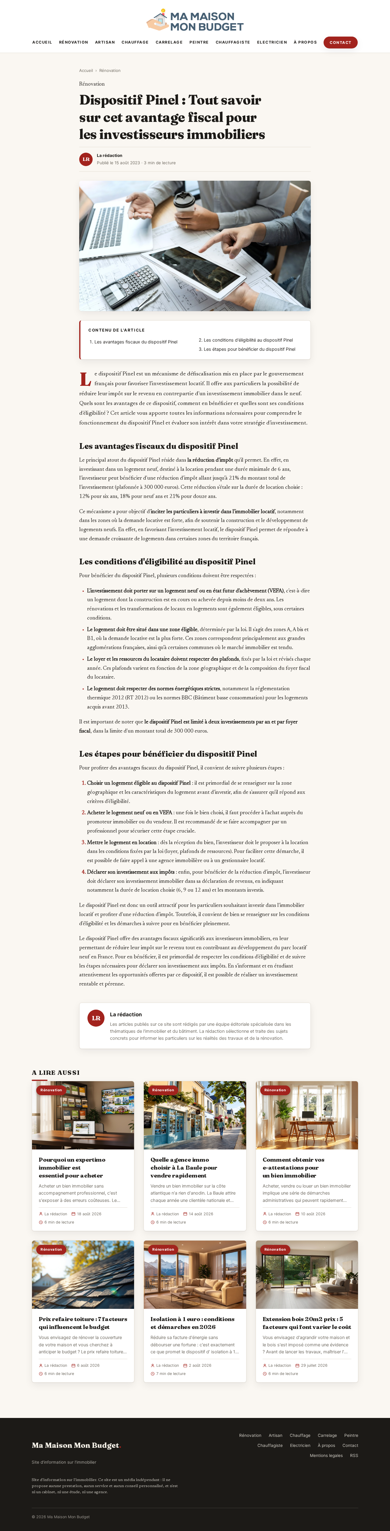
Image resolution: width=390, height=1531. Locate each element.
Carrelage (169, 42)
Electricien (272, 42)
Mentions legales (326, 1455)
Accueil (42, 42)
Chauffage (135, 42)
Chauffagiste (233, 42)
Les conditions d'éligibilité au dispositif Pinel (248, 340)
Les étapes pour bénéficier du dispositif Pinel (249, 349)
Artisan (105, 42)
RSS (354, 1455)
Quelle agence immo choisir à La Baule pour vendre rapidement (184, 1167)
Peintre (199, 42)
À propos (305, 42)
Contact (341, 42)
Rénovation (73, 42)
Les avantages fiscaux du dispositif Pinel (135, 342)
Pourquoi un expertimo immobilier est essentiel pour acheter (72, 1167)
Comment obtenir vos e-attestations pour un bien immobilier (293, 1167)
